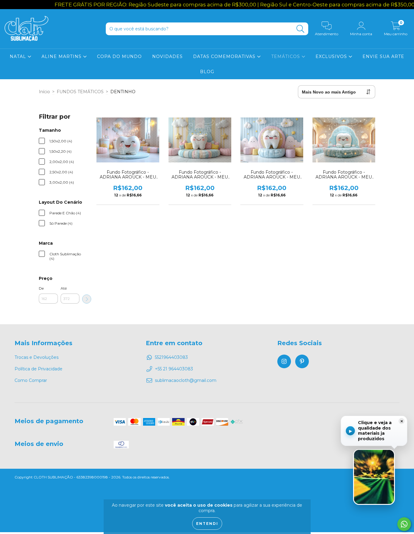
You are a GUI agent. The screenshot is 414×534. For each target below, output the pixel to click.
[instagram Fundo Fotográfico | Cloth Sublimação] (284, 361)
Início (44, 91)
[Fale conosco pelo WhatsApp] (404, 524)
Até (64, 288)
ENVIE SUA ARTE (383, 56)
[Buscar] (300, 29)
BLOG (207, 71)
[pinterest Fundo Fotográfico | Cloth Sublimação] (302, 361)
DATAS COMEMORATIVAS (225, 56)
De (41, 288)
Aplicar (86, 299)
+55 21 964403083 (174, 369)
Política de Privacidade (38, 369)
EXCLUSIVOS (332, 56)
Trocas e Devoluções (36, 357)
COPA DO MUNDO (119, 56)
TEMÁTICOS (286, 56)
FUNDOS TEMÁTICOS (80, 91)
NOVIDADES (167, 56)
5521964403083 (171, 357)
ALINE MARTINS (62, 56)
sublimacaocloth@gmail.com (185, 380)
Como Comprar (31, 380)
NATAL (19, 56)
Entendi (207, 523)
